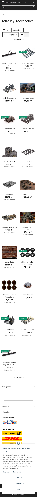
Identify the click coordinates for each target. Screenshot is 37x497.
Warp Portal (9, 330)
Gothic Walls (27, 161)
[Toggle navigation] (3, 1)
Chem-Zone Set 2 (27, 330)
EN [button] (19, 2)
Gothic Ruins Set (28, 129)
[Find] (33, 7)
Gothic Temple (9, 161)
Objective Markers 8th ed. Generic (27, 263)
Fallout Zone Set (28, 98)
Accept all (19, 477)
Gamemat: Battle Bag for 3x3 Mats (9, 364)
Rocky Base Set (27, 295)
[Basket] (33, 2)
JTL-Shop (22, 494)
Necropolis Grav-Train (27, 228)
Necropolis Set (9, 262)
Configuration (19, 483)
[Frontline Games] (10, 2)
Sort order (16, 30)
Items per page (9, 35)
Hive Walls (9, 194)
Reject (19, 489)
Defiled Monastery (9, 98)
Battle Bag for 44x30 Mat (9, 64)
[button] (25, 2)
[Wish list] (29, 2)
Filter (7, 30)
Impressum (7, 472)
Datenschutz (17, 472)
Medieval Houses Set (9, 227)
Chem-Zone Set (28, 63)
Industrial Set (27, 194)
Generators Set (9, 129)
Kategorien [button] (6, 387)
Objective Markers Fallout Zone (9, 296)
